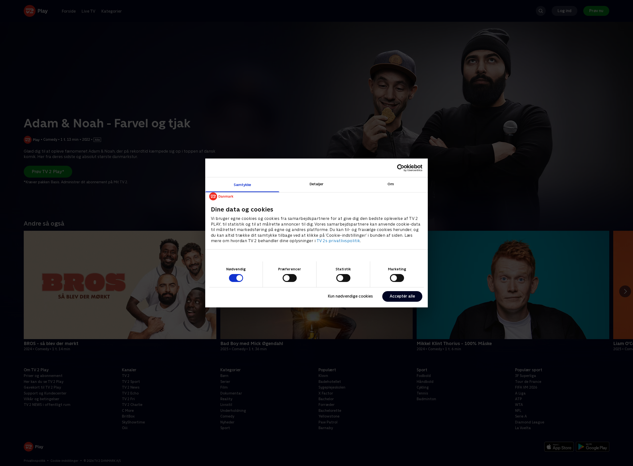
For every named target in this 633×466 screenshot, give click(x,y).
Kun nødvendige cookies (350, 296)
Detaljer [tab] (317, 184)
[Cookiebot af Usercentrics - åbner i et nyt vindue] (400, 167)
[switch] (290, 278)
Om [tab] (390, 184)
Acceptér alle (402, 296)
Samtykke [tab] (242, 185)
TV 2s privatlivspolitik (338, 240)
